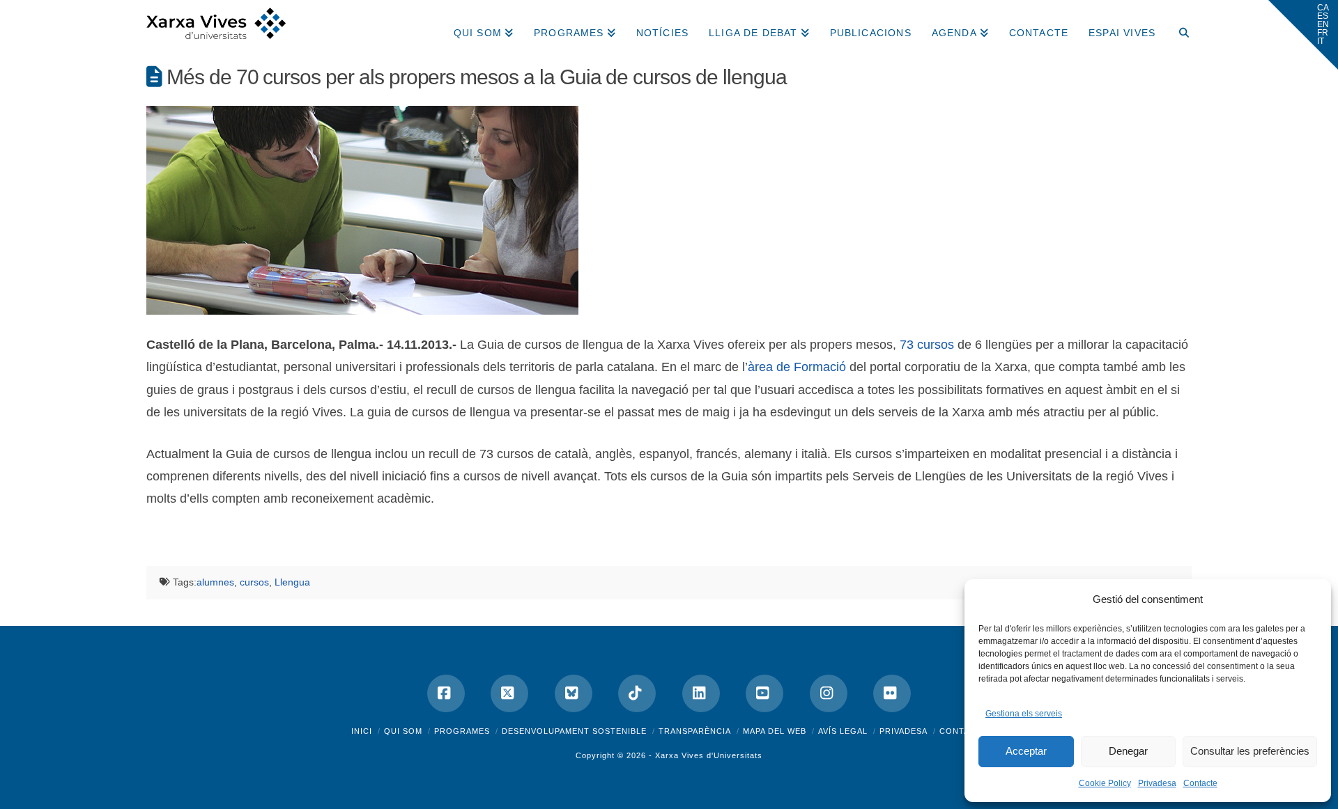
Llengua (292, 582)
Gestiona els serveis (1023, 713)
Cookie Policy (1105, 783)
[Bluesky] (573, 693)
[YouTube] (764, 693)
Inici (361, 731)
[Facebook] (446, 693)
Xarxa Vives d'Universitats (708, 755)
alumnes (215, 582)
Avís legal (843, 731)
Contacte (1200, 783)
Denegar (1128, 751)
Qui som (403, 731)
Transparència (695, 731)
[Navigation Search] (1178, 28)
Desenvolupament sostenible (574, 731)
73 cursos (927, 345)
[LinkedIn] (701, 693)
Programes (462, 731)
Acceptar (1026, 751)
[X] (509, 693)
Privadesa (1157, 783)
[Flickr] (892, 693)
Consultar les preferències (1249, 751)
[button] (1303, 35)
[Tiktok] (637, 693)
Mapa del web (774, 731)
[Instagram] (828, 693)
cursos (254, 582)
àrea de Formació (797, 367)
